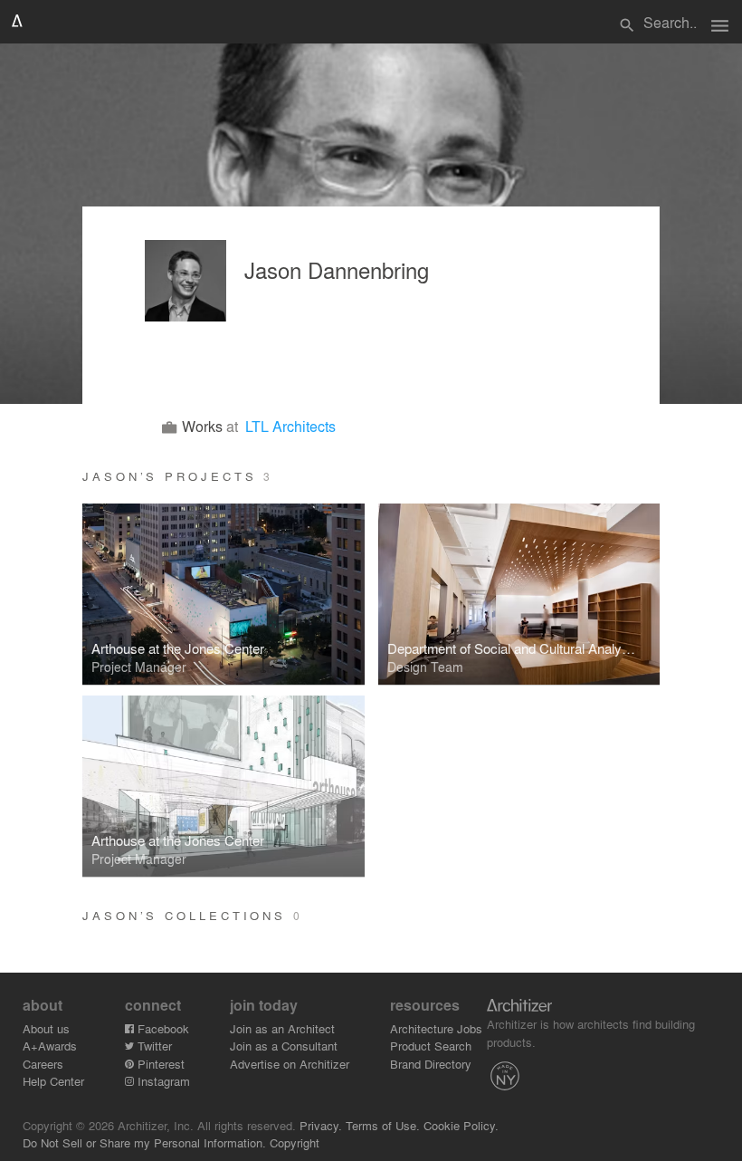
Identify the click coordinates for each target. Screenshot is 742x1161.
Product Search (430, 1045)
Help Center (53, 1080)
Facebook (161, 1028)
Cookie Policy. (461, 1125)
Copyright (294, 1142)
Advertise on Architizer (289, 1063)
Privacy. (321, 1125)
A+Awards (50, 1045)
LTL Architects (290, 426)
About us (46, 1028)
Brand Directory (430, 1063)
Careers (43, 1063)
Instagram (162, 1080)
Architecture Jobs (436, 1028)
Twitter (153, 1045)
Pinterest (159, 1063)
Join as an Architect (282, 1028)
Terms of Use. (383, 1125)
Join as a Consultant (284, 1045)
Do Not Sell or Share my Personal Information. (144, 1142)
